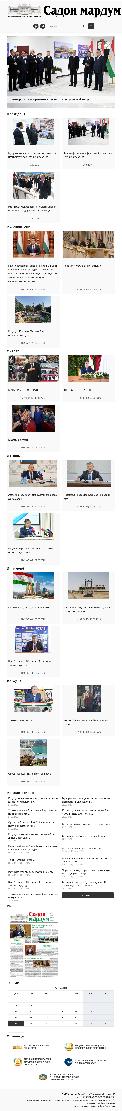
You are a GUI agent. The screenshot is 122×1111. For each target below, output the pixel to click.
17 (16, 1017)
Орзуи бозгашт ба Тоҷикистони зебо (29, 773)
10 (16, 1011)
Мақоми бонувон (18, 440)
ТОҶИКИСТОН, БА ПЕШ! (78, 390)
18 (31, 1017)
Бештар (86, 895)
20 (61, 1017)
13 (61, 1011)
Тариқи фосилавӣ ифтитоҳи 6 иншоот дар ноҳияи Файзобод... (49, 99)
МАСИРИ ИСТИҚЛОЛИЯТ (23, 390)
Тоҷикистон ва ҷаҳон (20, 720)
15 (91, 1011)
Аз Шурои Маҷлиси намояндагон (83, 265)
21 (76, 1017)
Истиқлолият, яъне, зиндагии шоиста (30, 607)
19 (46, 1017)
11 (31, 1011)
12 (46, 1011)
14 (76, 1011)
